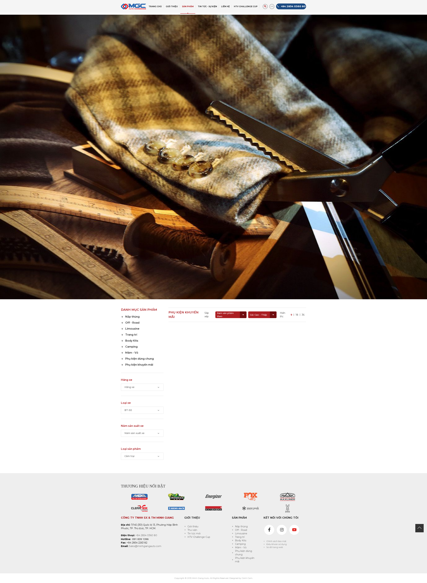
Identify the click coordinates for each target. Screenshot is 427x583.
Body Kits (240, 540)
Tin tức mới (193, 533)
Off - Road (241, 529)
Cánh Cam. (247, 578)
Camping (240, 543)
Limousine (241, 533)
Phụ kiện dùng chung (243, 552)
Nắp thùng (241, 526)
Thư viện (192, 529)
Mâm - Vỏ (241, 547)
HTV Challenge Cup (198, 536)
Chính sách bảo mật (276, 541)
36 (303, 315)
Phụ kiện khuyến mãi (244, 559)
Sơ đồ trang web (274, 547)
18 (297, 315)
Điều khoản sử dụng (276, 544)
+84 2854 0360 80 (146, 535)
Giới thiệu (192, 526)
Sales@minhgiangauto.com (145, 546)
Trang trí (240, 536)
